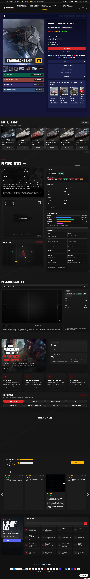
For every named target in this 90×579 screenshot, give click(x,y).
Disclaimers (67, 76)
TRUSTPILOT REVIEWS (37, 74)
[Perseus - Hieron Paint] (23, 134)
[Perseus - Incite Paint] (37, 134)
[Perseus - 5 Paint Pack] (67, 134)
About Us (34, 401)
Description (67, 61)
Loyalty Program (76, 405)
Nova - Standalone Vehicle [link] (72, 97)
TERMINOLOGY (39, 79)
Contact (76, 401)
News (18, 1)
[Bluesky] (10, 536)
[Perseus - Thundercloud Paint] (8, 134)
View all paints (84, 122)
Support (11, 1)
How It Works (5, 1)
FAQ (15, 1)
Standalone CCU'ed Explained (54, 27)
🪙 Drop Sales (33, 1)
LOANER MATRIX (38, 84)
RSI (48, 21)
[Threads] (13, 536)
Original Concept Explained (67, 27)
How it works (13, 401)
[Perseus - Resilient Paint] (82, 134)
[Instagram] (4, 536)
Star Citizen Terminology (34, 405)
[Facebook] (7, 536)
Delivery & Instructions (67, 65)
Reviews (22, 1)
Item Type (50, 36)
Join (85, 523)
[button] (81, 91)
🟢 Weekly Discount (41, 1)
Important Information (66, 69)
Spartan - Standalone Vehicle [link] (62, 97)
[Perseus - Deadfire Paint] (52, 134)
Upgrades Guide (13, 405)
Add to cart (8, 147)
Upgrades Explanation (66, 73)
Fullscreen (39, 235)
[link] (54, 91)
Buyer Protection (55, 401)
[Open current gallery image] (32, 306)
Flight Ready (60, 21)
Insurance (57, 36)
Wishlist (27, 1)
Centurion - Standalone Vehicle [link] (52, 97)
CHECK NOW (39, 89)
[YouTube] (16, 536)
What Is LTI (55, 405)
